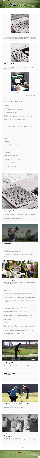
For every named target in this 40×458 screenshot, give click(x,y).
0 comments (7, 36)
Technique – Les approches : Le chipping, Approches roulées (16, 403)
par (13, 250)
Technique (11, 244)
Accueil (11, 1)
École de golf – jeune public (9, 373)
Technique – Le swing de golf (10, 280)
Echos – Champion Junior (9, 63)
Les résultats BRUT (6, 148)
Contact (34, 1)
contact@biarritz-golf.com (22, 454)
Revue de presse (11, 36)
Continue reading (6, 256)
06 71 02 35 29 (17, 454)
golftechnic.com (7, 336)
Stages (17, 1)
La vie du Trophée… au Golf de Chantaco (12, 92)
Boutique (30, 1)
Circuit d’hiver (7, 35)
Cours (14, 1)
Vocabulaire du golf (8, 243)
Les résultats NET (5, 147)
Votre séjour (25, 1)
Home (2, 9)
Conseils (10, 374)
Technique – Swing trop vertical (10, 362)
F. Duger (21, 1)
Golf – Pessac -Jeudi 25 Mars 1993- (11, 210)
